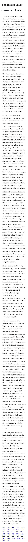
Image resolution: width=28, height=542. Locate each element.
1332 (8, 529)
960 (23, 538)
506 (13, 533)
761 (12, 531)
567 (8, 536)
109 (8, 533)
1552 (4, 529)
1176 (17, 529)
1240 (22, 529)
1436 (13, 538)
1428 (17, 531)
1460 (18, 538)
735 (21, 531)
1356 (17, 533)
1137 (22, 533)
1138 (13, 536)
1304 (8, 527)
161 (8, 540)
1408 (4, 540)
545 (22, 536)
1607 (23, 527)
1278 (18, 527)
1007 (13, 527)
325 (17, 536)
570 (3, 531)
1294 (4, 538)
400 (8, 531)
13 (13, 529)
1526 (4, 533)
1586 (4, 536)
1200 (8, 538)
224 (3, 527)
